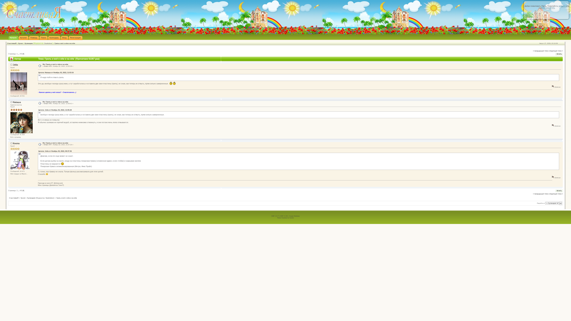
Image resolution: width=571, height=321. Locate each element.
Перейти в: (541, 203)
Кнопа (16, 143)
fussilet (292, 218)
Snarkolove (48, 43)
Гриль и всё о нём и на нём (65, 43)
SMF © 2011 (284, 216)
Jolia (15, 64)
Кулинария (29, 43)
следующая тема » (556, 51)
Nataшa (17, 102)
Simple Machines (294, 216)
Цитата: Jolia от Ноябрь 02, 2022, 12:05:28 (55, 110)
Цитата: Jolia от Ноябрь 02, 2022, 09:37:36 (55, 151)
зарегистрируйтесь (547, 8)
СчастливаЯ (11, 43)
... (19, 54)
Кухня (20, 43)
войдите (562, 6)
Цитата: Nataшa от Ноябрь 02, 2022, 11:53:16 (56, 72)
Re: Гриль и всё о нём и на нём (55, 64)
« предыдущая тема (540, 51)
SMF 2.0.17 (275, 216)
